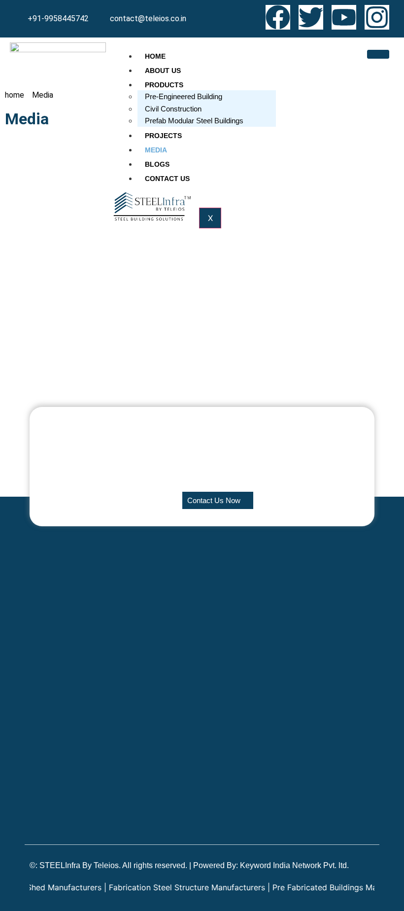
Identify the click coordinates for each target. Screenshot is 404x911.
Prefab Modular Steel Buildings (194, 120)
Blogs (157, 164)
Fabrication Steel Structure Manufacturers (173, 887)
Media (156, 150)
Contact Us (167, 178)
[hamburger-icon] (378, 54)
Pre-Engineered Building (183, 96)
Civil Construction (173, 109)
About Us (163, 70)
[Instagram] (377, 17)
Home (155, 56)
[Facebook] (278, 17)
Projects (163, 136)
